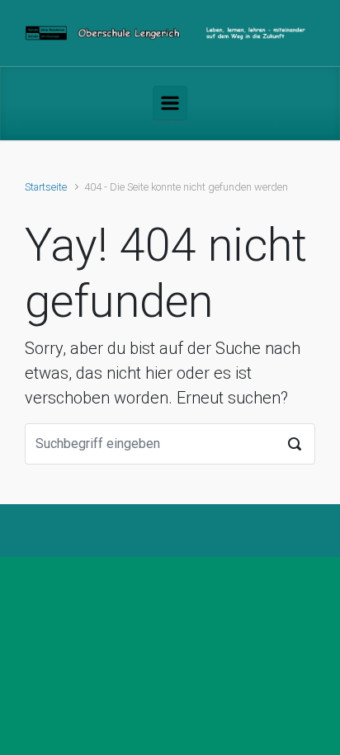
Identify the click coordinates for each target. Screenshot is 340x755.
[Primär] (170, 103)
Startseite (46, 187)
